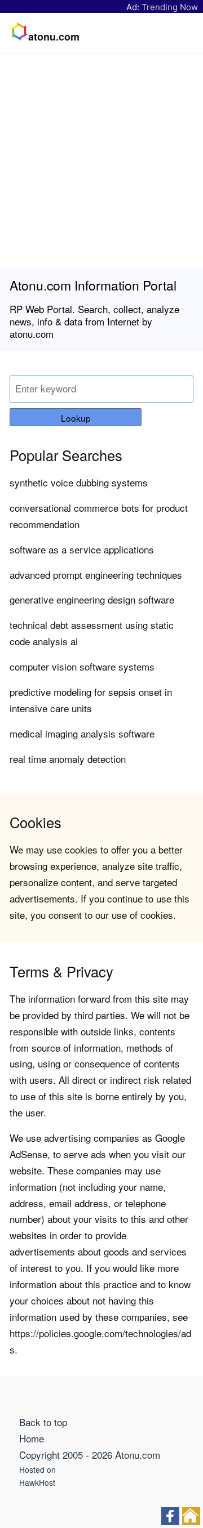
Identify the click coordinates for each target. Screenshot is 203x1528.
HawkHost (37, 1482)
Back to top (43, 1422)
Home (31, 1438)
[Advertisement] (101, 160)
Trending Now (170, 7)
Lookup (76, 418)
